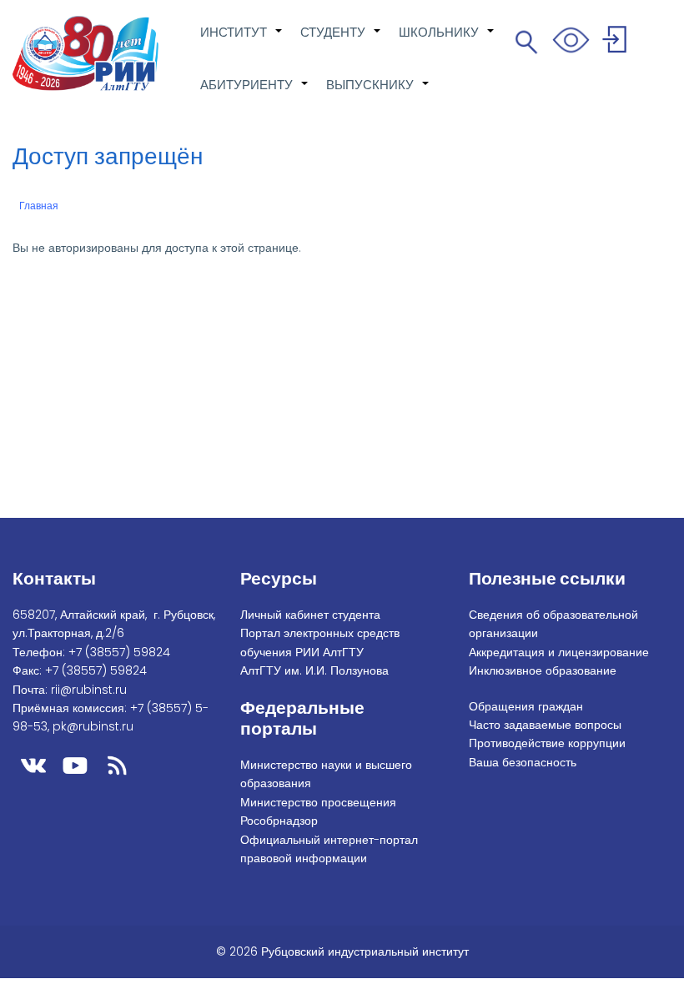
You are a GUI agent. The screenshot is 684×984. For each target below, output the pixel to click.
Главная (38, 206)
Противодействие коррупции (547, 743)
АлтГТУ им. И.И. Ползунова (314, 670)
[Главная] (85, 53)
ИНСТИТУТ (242, 40)
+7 (119, 652)
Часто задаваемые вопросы (545, 724)
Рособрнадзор (279, 820)
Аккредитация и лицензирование (559, 652)
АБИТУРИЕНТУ (254, 93)
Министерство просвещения (318, 802)
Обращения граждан (526, 706)
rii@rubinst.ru (89, 689)
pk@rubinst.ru (93, 726)
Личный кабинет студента (310, 614)
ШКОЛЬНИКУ (447, 40)
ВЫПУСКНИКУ (378, 93)
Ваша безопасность (522, 762)
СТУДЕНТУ (341, 40)
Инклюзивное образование (542, 670)
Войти (617, 42)
